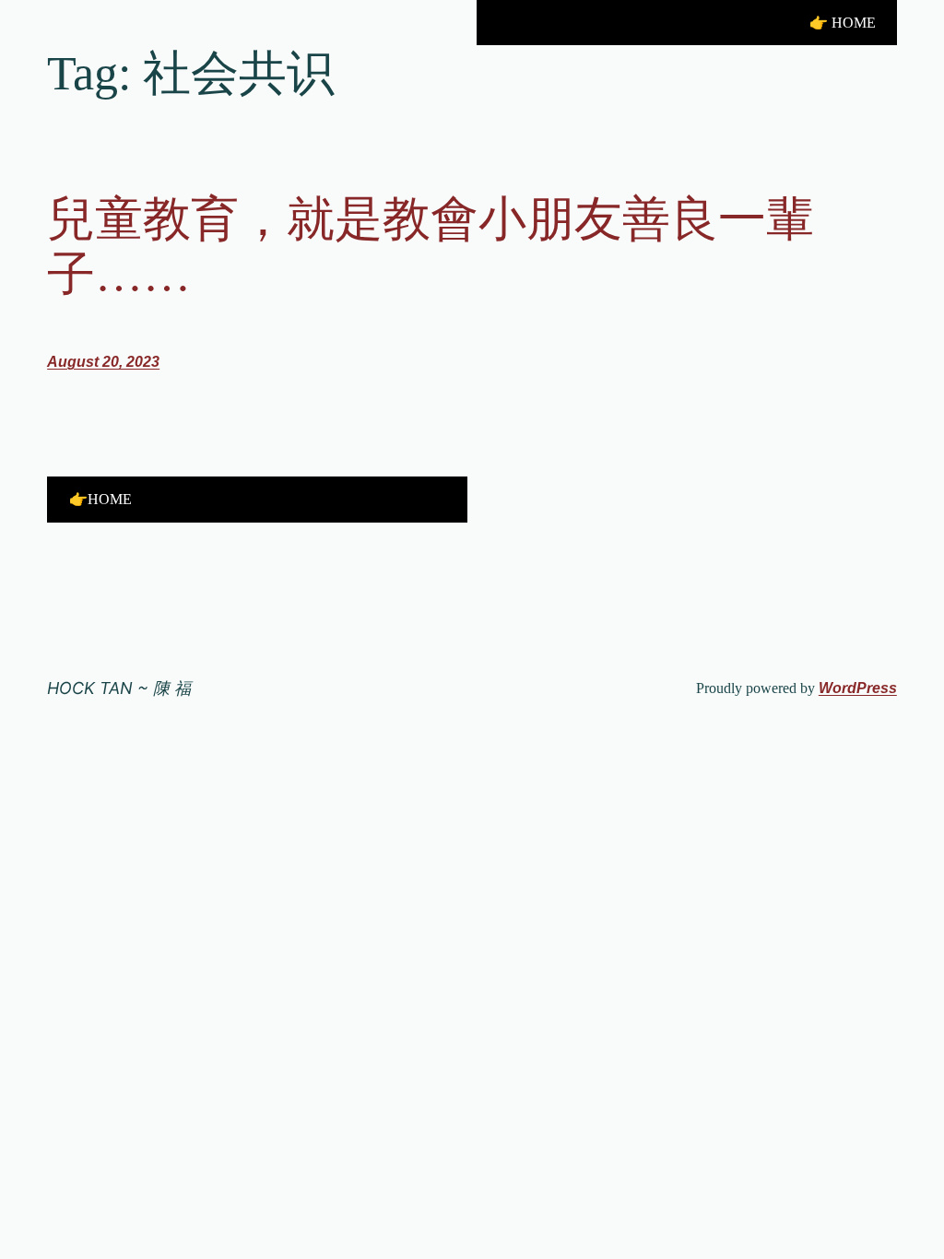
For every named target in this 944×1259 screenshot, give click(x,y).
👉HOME (100, 499)
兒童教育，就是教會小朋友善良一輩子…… (430, 246)
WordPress (858, 688)
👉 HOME (842, 22)
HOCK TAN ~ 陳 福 (119, 688)
